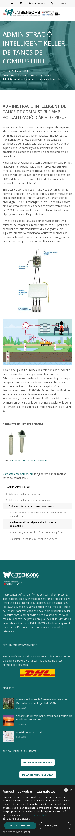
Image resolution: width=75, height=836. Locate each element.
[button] (37, 819)
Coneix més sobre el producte (30, 460)
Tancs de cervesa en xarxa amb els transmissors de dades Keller (38, 514)
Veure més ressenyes (37, 762)
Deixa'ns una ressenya (37, 774)
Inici (5, 71)
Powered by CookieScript (16, 832)
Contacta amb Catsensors (18, 474)
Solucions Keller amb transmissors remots (28, 75)
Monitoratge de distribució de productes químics (38, 532)
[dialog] (37, 810)
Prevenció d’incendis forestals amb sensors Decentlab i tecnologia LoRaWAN (41, 701)
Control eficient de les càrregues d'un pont (34, 538)
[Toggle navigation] (67, 13)
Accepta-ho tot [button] (20, 825)
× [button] (71, 789)
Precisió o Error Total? (29, 732)
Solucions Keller (21, 71)
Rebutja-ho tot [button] (55, 825)
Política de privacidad (34, 815)
